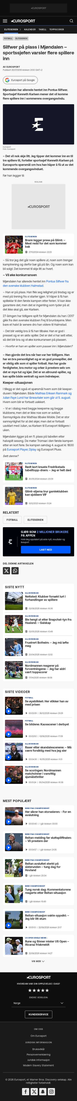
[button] (5, 20)
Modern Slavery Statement (38, 1065)
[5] (47, 990)
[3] (38, 990)
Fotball (8, 38)
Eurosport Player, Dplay (22, 449)
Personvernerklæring (38, 1054)
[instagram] (51, 1091)
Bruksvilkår (38, 1049)
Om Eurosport (39, 1035)
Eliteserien (21, 38)
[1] (30, 990)
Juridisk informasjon (38, 1060)
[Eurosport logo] (23, 20)
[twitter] (34, 1091)
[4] (43, 990)
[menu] (71, 20)
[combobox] (38, 1003)
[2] (34, 990)
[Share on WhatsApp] (15, 570)
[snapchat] (42, 1091)
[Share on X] (6, 570)
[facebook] (25, 1091)
